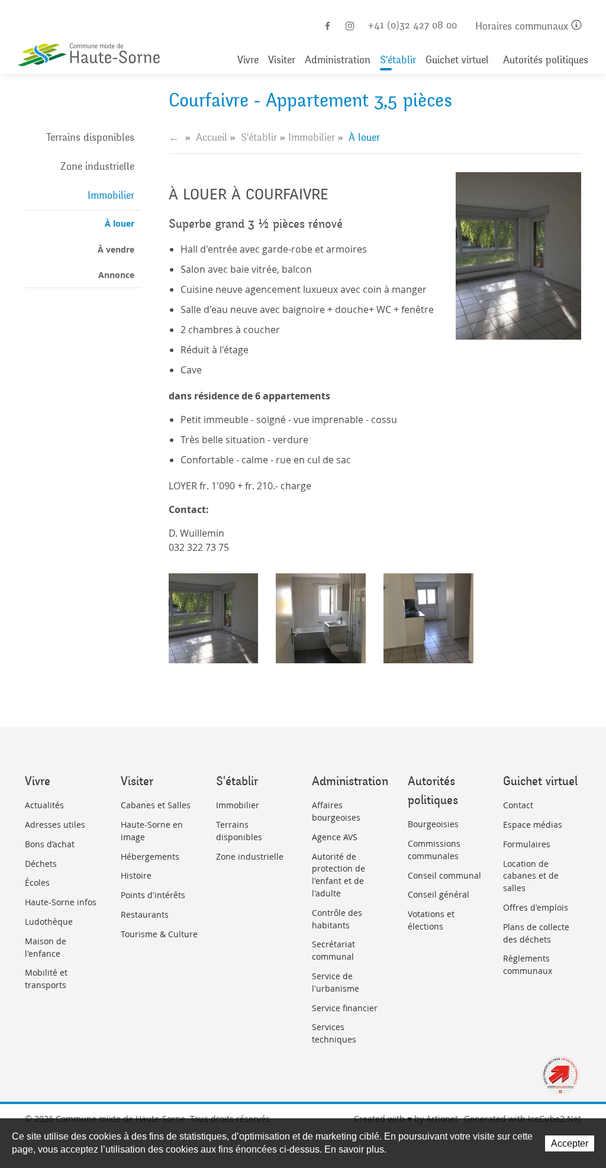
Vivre (248, 60)
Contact (518, 805)
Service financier (345, 1008)
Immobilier (111, 195)
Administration (337, 60)
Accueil (211, 137)
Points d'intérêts (153, 895)
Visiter (281, 60)
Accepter (569, 1143)
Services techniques (334, 1033)
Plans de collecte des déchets (536, 933)
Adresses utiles (55, 824)
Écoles (37, 882)
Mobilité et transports (46, 978)
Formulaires (526, 844)
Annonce (116, 274)
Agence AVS (334, 837)
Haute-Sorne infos (60, 902)
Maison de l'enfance (45, 947)
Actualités (44, 805)
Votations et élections (431, 920)
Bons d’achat (50, 844)
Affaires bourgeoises (336, 811)
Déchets (41, 863)
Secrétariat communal (333, 950)
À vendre (116, 249)
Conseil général (438, 894)
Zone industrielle (97, 166)
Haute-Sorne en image (152, 831)
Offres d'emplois (535, 907)
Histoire (136, 875)
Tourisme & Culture (159, 934)
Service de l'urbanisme (335, 982)
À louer (119, 223)
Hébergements (150, 856)
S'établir (398, 60)
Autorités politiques (545, 60)
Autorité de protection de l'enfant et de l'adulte (338, 875)
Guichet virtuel (457, 60)
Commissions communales (434, 850)
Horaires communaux (523, 26)
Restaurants (145, 914)
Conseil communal (444, 875)
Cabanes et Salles (156, 805)
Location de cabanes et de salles (531, 876)
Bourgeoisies (433, 824)
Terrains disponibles (90, 137)
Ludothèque (49, 921)
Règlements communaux (527, 964)
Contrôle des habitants (337, 919)
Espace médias (532, 824)
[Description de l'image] (214, 618)
